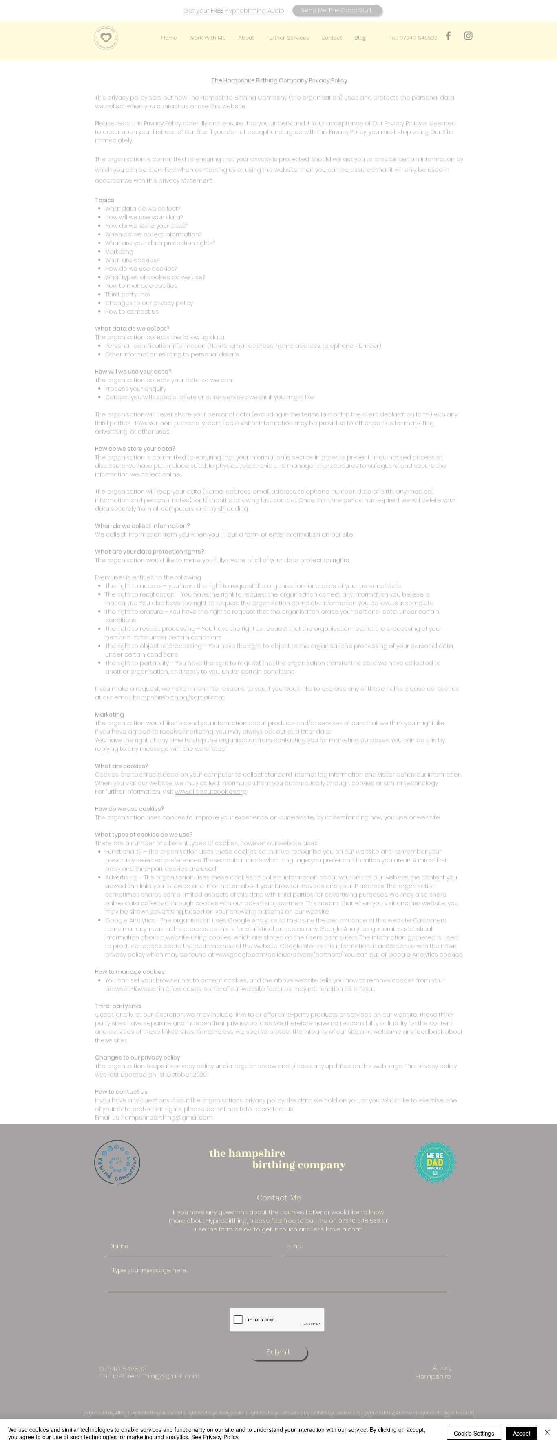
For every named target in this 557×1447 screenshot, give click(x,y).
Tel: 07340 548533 (413, 37)
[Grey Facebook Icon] (448, 35)
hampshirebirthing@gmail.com (179, 697)
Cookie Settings (474, 1433)
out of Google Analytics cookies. (416, 955)
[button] (337, 10)
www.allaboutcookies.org (211, 792)
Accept (521, 1433)
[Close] (547, 1433)
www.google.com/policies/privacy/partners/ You (285, 955)
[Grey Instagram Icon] (468, 35)
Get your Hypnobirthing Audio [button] (233, 10)
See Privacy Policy (215, 1437)
